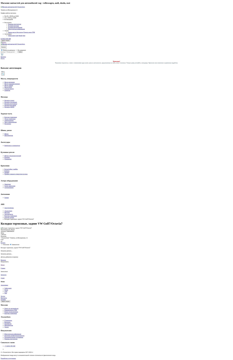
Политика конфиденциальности (14, 335)
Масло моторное (9, 82)
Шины (6, 134)
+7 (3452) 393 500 (9, 346)
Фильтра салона (9, 100)
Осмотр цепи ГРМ (29, 32)
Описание (6, 244)
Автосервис (4, 285)
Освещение (7, 159)
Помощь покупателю (14, 24)
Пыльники (7, 124)
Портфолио (7, 324)
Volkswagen (11, 35)
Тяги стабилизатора (10, 122)
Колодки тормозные (10, 117)
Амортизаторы (9, 120)
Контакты (4, 298)
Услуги (3, 296)
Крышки (7, 157)
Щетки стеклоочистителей (12, 156)
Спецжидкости (9, 89)
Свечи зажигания (9, 186)
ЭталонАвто (8, 211)
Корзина (3, 260)
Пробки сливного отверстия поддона (15, 174)
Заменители (15, 244)
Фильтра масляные (10, 105)
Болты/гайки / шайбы (11, 169)
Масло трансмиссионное (12, 84)
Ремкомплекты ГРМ (10, 310)
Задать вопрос (5, 301)
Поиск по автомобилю (11, 308)
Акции (6, 327)
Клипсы (6, 171)
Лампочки (7, 184)
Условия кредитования (15, 27)
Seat (24, 35)
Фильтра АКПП (9, 107)
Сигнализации (8, 187)
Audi (16, 35)
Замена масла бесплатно (15, 32)
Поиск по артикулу (9, 50)
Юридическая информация (16, 29)
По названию (22, 50)
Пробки (6, 172)
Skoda (20, 35)
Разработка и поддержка (8, 358)
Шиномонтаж (8, 135)
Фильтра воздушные (10, 104)
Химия (6, 197)
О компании (8, 320)
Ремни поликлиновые (11, 312)
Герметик (7, 90)
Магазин (7, 212)
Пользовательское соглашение (13, 337)
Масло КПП (8, 87)
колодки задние (9, 217)
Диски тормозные (9, 119)
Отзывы (3, 299)
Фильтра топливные (10, 102)
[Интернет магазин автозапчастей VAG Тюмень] (13, 7)
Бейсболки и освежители (12, 145)
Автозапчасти (8, 214)
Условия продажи (13, 26)
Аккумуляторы (9, 208)
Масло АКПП (8, 85)
